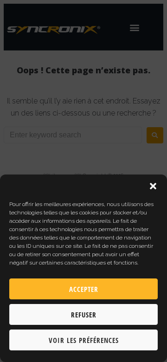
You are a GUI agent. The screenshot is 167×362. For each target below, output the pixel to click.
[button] (153, 186)
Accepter (83, 289)
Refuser (83, 314)
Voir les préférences (84, 340)
